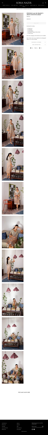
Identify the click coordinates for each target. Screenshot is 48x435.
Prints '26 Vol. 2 (6, 5)
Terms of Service (19, 427)
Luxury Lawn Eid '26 (5, 427)
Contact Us (18, 424)
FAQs (17, 426)
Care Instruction (36, 44)
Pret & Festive (41, 5)
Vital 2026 (3, 426)
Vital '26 (27, 5)
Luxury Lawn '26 (33, 5)
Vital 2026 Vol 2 (14, 5)
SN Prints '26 (4, 424)
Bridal (24, 6)
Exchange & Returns (36, 42)
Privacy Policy (19, 429)
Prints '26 (22, 5)
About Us (18, 423)
